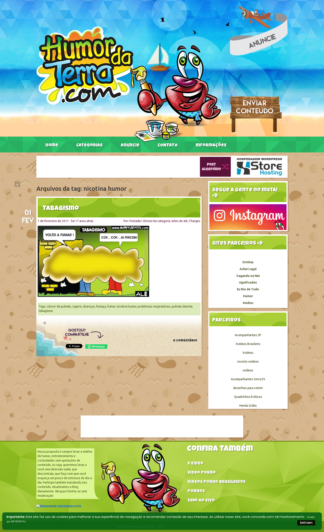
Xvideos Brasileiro (248, 344)
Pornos (196, 491)
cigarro (77, 306)
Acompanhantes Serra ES (248, 379)
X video (195, 464)
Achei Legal (248, 269)
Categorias (89, 145)
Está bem (306, 523)
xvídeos (248, 370)
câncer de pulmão (59, 306)
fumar (111, 306)
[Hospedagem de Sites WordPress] (259, 166)
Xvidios (248, 303)
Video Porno (202, 473)
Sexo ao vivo (201, 501)
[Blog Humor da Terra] (128, 84)
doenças (89, 306)
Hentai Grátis (248, 405)
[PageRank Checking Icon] (58, 507)
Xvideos (247, 352)
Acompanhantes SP (248, 335)
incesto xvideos (248, 361)
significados (248, 282)
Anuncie (130, 145)
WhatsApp (96, 346)
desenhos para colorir (248, 388)
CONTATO (168, 145)
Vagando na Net (248, 276)
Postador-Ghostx (141, 221)
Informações (211, 145)
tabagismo (46, 311)
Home (51, 145)
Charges (194, 221)
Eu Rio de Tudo (248, 289)
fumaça (101, 306)
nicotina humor (126, 306)
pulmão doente (182, 306)
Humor (248, 296)
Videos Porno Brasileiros (217, 482)
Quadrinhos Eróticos (248, 397)
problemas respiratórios (154, 306)
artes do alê (179, 221)
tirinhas (247, 262)
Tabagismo (61, 209)
